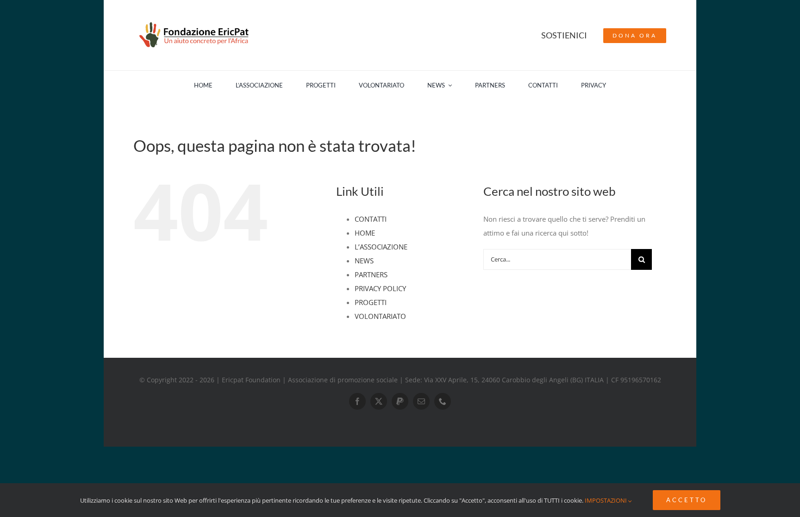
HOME (365, 232)
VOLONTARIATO (380, 316)
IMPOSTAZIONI (606, 500)
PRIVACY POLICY (380, 288)
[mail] (421, 401)
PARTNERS (371, 274)
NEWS (364, 260)
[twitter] (378, 401)
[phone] (442, 401)
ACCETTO (686, 500)
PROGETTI (371, 302)
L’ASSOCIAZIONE (381, 246)
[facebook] (357, 401)
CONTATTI (371, 219)
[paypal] (400, 401)
